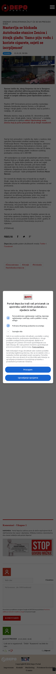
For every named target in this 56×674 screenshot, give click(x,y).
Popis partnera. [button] (38, 347)
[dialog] (28, 337)
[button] (28, 331)
